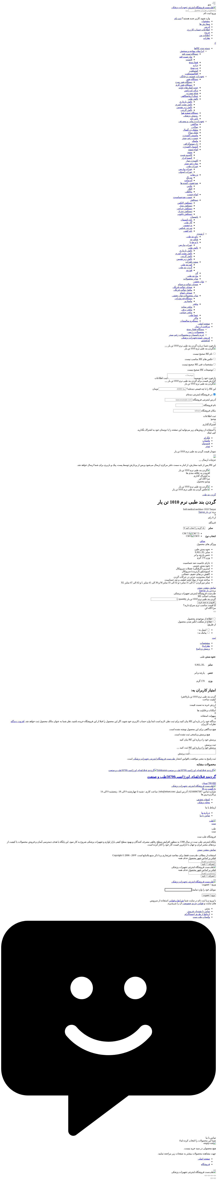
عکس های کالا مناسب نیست (199, 359)
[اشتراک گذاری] (209, 1175)
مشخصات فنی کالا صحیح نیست (197, 364)
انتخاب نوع (210, 536)
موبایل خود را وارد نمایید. (204, 889)
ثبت (214, 638)
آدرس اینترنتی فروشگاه (204, 399)
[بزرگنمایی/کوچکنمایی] (214, 1175)
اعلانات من (204, 35)
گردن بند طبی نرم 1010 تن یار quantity (197, 599)
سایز (210, 528)
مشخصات (205, 643)
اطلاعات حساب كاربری (198, 29)
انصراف (211, 864)
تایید (203, 864)
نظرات (206, 38)
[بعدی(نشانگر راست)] (212, 1178)
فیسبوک (206, 443)
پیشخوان (206, 21)
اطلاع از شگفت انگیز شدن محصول (195, 621)
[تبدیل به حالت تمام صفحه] (212, 1175)
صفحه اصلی (204, 1159)
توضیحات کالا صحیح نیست (200, 370)
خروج (207, 32)
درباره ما (205, 812)
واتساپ (206, 440)
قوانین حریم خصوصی (192, 903)
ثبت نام (177, 18)
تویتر (207, 446)
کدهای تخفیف (203, 799)
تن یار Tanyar (204, 512)
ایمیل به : (202, 630)
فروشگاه (205, 1164)
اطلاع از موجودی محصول (199, 618)
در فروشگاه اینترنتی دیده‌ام (199, 394)
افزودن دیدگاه (17, 721)
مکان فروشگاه (208, 410)
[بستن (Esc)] (206, 1175)
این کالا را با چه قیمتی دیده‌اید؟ (201, 389)
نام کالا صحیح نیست (203, 354)
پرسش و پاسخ (203, 648)
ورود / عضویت (209, 895)
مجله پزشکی (203, 802)
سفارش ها (204, 24)
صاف (202, 541)
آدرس (207, 27)
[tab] (105, 643)
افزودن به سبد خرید (206, 602)
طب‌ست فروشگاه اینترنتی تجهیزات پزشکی (154, 758)
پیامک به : (201, 632)
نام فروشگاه (210, 405)
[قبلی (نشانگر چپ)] (214, 1178)
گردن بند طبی (209, 494)
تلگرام (207, 438)
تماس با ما (205, 815)
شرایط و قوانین (176, 900)
